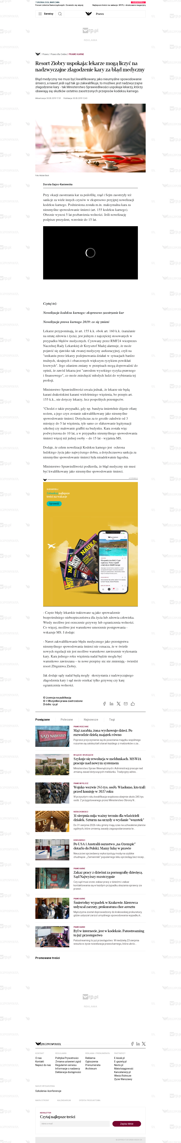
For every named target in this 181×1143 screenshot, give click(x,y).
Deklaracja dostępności (68, 1072)
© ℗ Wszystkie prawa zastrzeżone (63, 701)
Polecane (67, 719)
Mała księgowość (123, 1068)
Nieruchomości (81, 812)
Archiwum (91, 1068)
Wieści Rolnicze (122, 1075)
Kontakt (39, 1061)
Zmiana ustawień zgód (68, 1061)
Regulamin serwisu (66, 1065)
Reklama (90, 1058)
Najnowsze (91, 719)
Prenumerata (92, 1065)
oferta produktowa (89, 1100)
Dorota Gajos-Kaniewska (57, 184)
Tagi (112, 719)
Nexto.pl (118, 1065)
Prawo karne (76, 54)
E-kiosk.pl (119, 1058)
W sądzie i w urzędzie (83, 755)
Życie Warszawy (123, 1079)
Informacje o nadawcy (67, 1068)
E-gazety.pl (120, 1061)
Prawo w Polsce (81, 783)
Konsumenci (79, 840)
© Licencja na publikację (57, 697)
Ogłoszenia (91, 1061)
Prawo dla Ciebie (59, 54)
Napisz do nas (43, 1065)
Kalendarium (64, 1100)
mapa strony (42, 1100)
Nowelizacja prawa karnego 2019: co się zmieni (76, 321)
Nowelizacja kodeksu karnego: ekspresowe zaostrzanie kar (83, 312)
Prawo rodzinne (81, 727)
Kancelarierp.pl (122, 1072)
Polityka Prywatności (66, 1058)
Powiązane (42, 719)
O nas (38, 1058)
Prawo (100, 14)
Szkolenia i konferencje (48, 1091)
